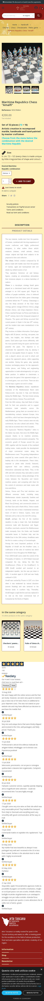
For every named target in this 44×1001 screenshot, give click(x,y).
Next (13, 685)
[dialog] (22, 984)
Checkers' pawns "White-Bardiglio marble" (11, 643)
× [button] (41, 969)
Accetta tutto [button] (12, 993)
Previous (6, 685)
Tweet (11, 195)
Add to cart (24, 181)
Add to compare (10, 191)
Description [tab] (22, 224)
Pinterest (14, 195)
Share (9, 195)
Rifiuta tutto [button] (32, 993)
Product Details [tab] (22, 230)
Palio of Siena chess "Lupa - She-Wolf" (33, 643)
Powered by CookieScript (22, 998)
